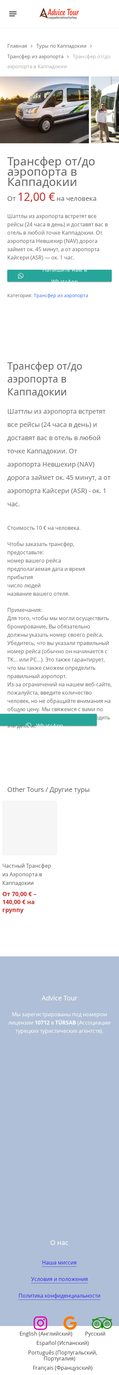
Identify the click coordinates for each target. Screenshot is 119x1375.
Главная (17, 45)
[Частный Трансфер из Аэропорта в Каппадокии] (29, 828)
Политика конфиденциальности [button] (59, 1295)
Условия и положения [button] (59, 1279)
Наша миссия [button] (59, 1262)
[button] (13, 14)
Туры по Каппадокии (61, 45)
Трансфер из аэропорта (35, 56)
